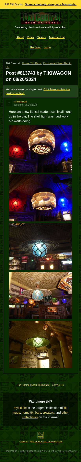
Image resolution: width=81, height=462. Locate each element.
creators (48, 412)
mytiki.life (20, 408)
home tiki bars (31, 412)
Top (19, 385)
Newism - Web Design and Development (40, 441)
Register (35, 47)
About (20, 37)
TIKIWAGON (20, 101)
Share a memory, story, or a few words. (50, 4)
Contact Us (58, 385)
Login (47, 47)
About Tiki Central (40, 385)
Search (41, 37)
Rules (30, 37)
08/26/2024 (31, 104)
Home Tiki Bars (32, 63)
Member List (57, 37)
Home (26, 385)
